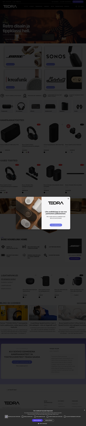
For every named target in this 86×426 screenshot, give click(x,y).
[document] (43, 213)
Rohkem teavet (56, 414)
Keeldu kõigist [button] (48, 420)
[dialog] (43, 417)
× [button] (84, 410)
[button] (43, 423)
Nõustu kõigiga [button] (37, 420)
